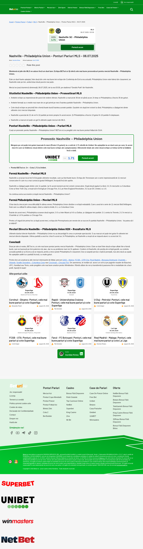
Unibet (92, 401)
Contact (12, 415)
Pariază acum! (88, 158)
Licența (12, 396)
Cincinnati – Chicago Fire (59, 263)
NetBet (69, 405)
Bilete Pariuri (39, 7)
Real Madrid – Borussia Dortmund (103, 260)
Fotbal (29, 22)
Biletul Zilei (47, 409)
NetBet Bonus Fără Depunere (120, 394)
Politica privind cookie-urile (20, 403)
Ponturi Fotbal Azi (50, 405)
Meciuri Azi (51, 7)
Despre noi (13, 419)
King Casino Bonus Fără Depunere (122, 414)
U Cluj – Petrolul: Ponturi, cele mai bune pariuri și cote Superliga (111, 301)
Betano (92, 405)
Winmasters (94, 420)
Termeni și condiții (16, 400)
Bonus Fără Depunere (87, 7)
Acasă (11, 22)
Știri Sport (61, 7)
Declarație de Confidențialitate (21, 411)
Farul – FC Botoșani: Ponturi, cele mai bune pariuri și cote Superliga (71, 339)
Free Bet (101, 7)
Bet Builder (47, 416)
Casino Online (25, 11)
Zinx (68, 416)
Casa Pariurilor (96, 409)
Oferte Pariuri (72, 7)
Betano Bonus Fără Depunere (120, 401)
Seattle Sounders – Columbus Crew (30, 263)
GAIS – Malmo (68, 260)
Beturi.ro (25, 454)
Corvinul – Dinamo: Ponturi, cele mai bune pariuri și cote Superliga (28, 301)
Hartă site (13, 422)
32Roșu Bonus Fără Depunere (121, 420)
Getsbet (93, 412)
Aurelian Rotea (16, 60)
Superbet (70, 409)
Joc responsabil (15, 392)
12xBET (93, 416)
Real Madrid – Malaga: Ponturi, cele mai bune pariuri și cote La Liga (112, 339)
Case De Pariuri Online (99, 393)
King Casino (71, 412)
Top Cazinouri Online (74, 401)
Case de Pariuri (111, 7)
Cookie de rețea (15, 407)
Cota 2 (45, 412)
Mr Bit (68, 420)
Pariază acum (77, 47)
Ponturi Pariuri (26, 7)
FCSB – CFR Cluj (82, 260)
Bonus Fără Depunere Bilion (122, 427)
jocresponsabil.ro (122, 465)
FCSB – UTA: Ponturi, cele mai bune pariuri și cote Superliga (27, 339)
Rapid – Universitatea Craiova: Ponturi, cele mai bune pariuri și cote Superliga (71, 302)
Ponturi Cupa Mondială (52, 397)
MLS (35, 22)
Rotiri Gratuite (71, 397)
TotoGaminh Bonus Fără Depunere (122, 407)
